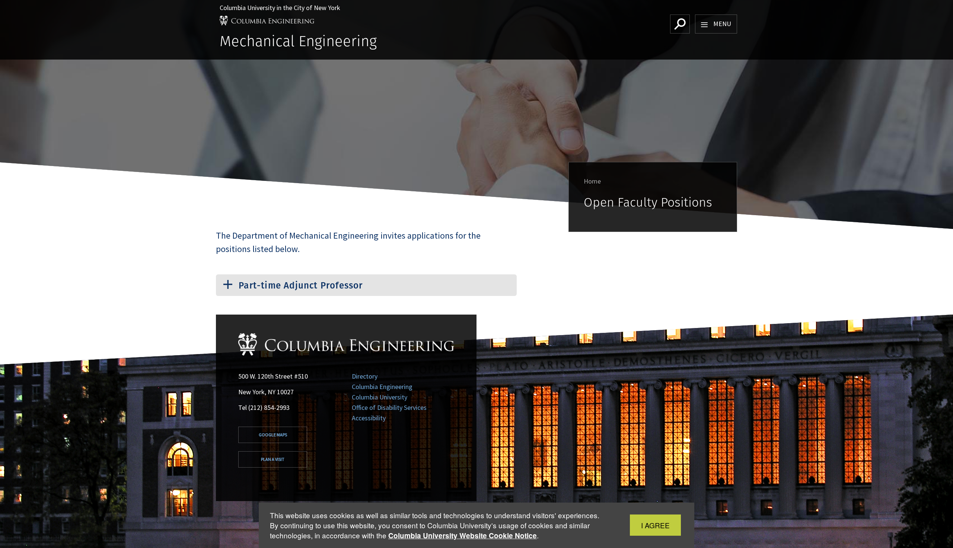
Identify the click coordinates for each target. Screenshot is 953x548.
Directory (364, 376)
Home (592, 181)
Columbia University (379, 397)
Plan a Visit (272, 459)
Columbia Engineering (382, 386)
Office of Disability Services (389, 407)
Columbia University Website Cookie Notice (462, 536)
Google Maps (273, 434)
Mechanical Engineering (298, 40)
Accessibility (369, 418)
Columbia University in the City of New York (280, 7)
